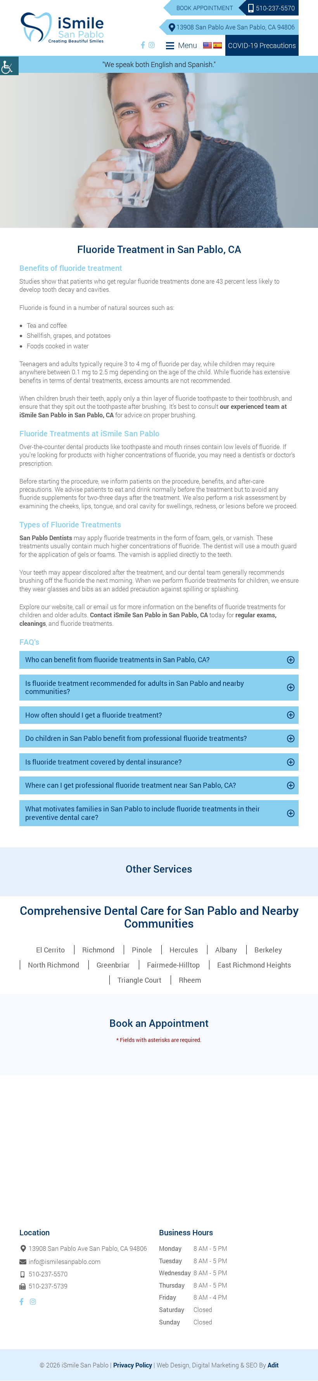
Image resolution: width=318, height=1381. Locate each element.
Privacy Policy (132, 1365)
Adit (273, 1365)
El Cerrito (50, 949)
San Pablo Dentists (45, 538)
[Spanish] (217, 46)
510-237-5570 (275, 8)
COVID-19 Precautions (262, 45)
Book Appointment (204, 8)
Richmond (98, 949)
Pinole (142, 949)
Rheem (190, 980)
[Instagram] (152, 44)
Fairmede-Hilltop (173, 964)
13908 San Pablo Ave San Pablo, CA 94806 (235, 27)
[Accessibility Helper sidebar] (9, 66)
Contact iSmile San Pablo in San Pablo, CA (149, 615)
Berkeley (268, 949)
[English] (207, 46)
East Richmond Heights (254, 964)
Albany (226, 949)
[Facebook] (143, 44)
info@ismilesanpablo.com (64, 1261)
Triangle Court (139, 980)
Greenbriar (113, 964)
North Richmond (53, 964)
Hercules (183, 949)
